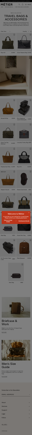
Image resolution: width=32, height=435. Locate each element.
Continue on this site (24, 220)
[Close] (29, 212)
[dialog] (16, 217)
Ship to (8, 221)
